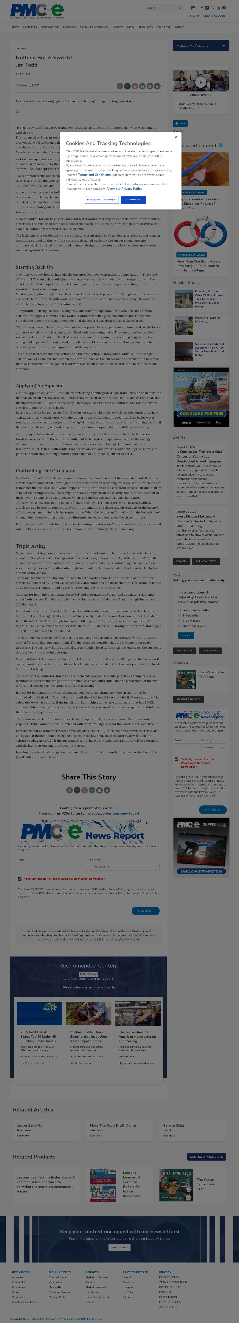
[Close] (176, 137)
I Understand (133, 199)
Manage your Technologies (102, 199)
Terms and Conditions (94, 175)
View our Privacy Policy (124, 189)
